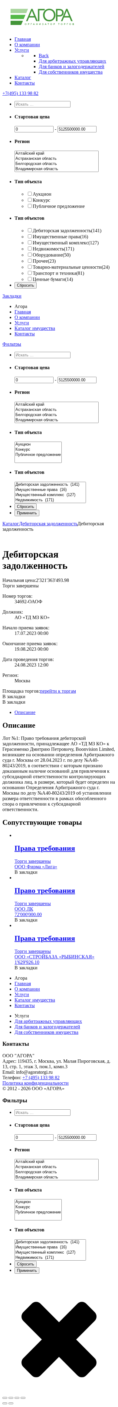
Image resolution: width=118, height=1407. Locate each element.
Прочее (44, 261)
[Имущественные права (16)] (50, 489)
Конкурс (41, 200)
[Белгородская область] (56, 163)
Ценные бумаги (53, 279)
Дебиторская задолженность (67, 230)
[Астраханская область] (56, 158)
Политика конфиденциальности (35, 1083)
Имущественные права (60, 236)
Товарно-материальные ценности (71, 267)
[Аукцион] (38, 444)
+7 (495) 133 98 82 (41, 1077)
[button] (13, 696)
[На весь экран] (17, 1398)
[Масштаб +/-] (23, 1398)
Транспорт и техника (58, 273)
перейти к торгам (58, 691)
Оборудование (51, 254)
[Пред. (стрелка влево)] (4, 1403)
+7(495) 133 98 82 (20, 93)
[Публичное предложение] (38, 454)
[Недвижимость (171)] (50, 500)
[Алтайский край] (56, 153)
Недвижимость (53, 248)
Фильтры (11, 344)
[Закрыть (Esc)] (4, 1398)
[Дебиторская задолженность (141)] (50, 484)
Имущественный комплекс (66, 242)
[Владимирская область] (56, 169)
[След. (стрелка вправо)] (10, 1403)
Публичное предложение (59, 206)
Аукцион (42, 194)
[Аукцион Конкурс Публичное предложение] (38, 460)
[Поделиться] (10, 1398)
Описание (25, 712)
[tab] (65, 712)
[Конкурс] (38, 449)
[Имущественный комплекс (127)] (50, 495)
